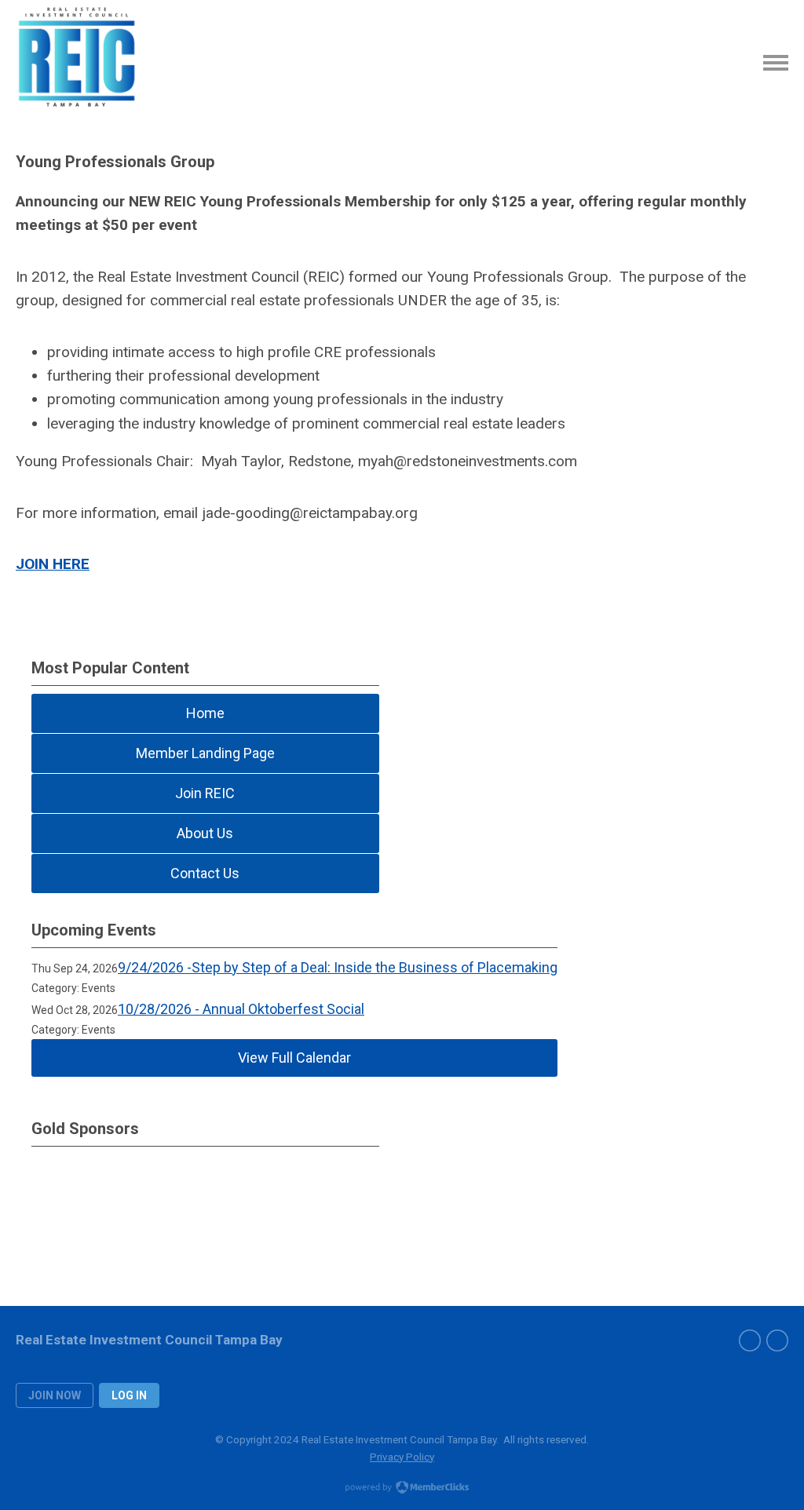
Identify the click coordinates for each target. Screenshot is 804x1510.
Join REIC (205, 793)
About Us (205, 833)
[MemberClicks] (78, 63)
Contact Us (204, 873)
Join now (54, 1395)
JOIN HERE (53, 564)
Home (205, 713)
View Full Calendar (294, 1057)
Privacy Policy (402, 1456)
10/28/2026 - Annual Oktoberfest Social (241, 1009)
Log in (129, 1395)
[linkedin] (777, 1340)
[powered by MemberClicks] (402, 1489)
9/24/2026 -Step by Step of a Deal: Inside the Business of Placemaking (337, 967)
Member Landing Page (205, 753)
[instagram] (750, 1340)
